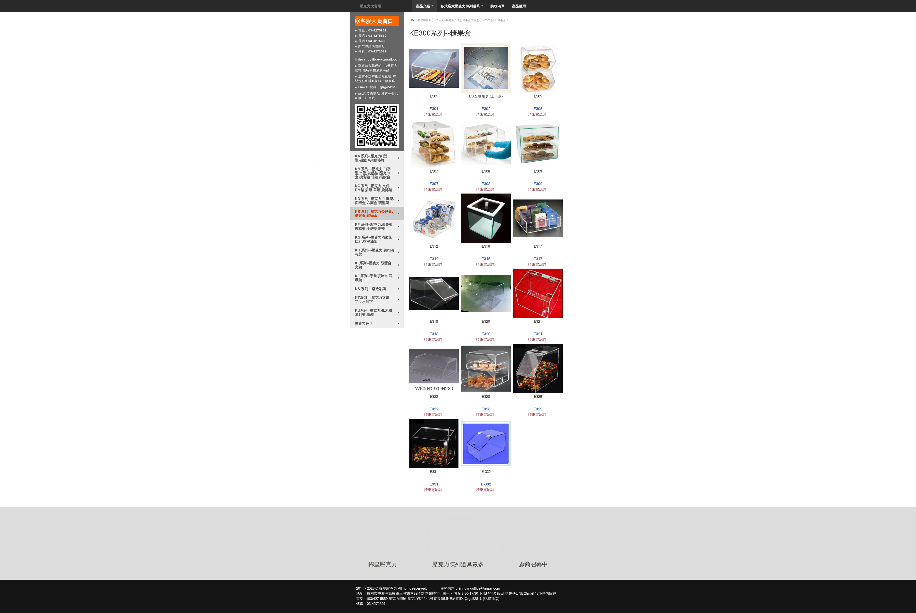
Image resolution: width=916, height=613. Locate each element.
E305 (538, 95)
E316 (486, 246)
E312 (434, 246)
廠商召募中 (533, 564)
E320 (486, 321)
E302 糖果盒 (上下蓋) (486, 95)
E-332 (486, 471)
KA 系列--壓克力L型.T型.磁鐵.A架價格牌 (378, 158)
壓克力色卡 (378, 324)
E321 (538, 321)
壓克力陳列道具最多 (458, 564)
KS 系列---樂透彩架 (378, 290)
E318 (434, 321)
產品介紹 (425, 7)
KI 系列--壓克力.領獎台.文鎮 (378, 265)
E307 (434, 171)
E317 (538, 246)
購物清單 (497, 6)
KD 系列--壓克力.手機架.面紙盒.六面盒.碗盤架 (378, 201)
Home (412, 20)
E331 (434, 471)
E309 (538, 171)
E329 (538, 396)
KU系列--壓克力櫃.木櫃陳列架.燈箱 (378, 312)
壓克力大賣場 (370, 6)
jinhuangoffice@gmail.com (378, 59)
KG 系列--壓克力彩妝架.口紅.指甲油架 (378, 239)
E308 (486, 171)
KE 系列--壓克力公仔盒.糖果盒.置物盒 (378, 213)
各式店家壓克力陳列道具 (463, 7)
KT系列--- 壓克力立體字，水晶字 (378, 300)
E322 (434, 396)
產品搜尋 (519, 6)
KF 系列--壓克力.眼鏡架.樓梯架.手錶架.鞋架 (378, 226)
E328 (486, 396)
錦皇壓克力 (424, 20)
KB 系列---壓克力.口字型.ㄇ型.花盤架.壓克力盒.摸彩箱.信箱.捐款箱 (378, 173)
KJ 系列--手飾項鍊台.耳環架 (378, 278)
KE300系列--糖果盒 (494, 20)
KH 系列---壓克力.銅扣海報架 (378, 252)
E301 (434, 95)
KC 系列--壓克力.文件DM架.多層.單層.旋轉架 (378, 188)
